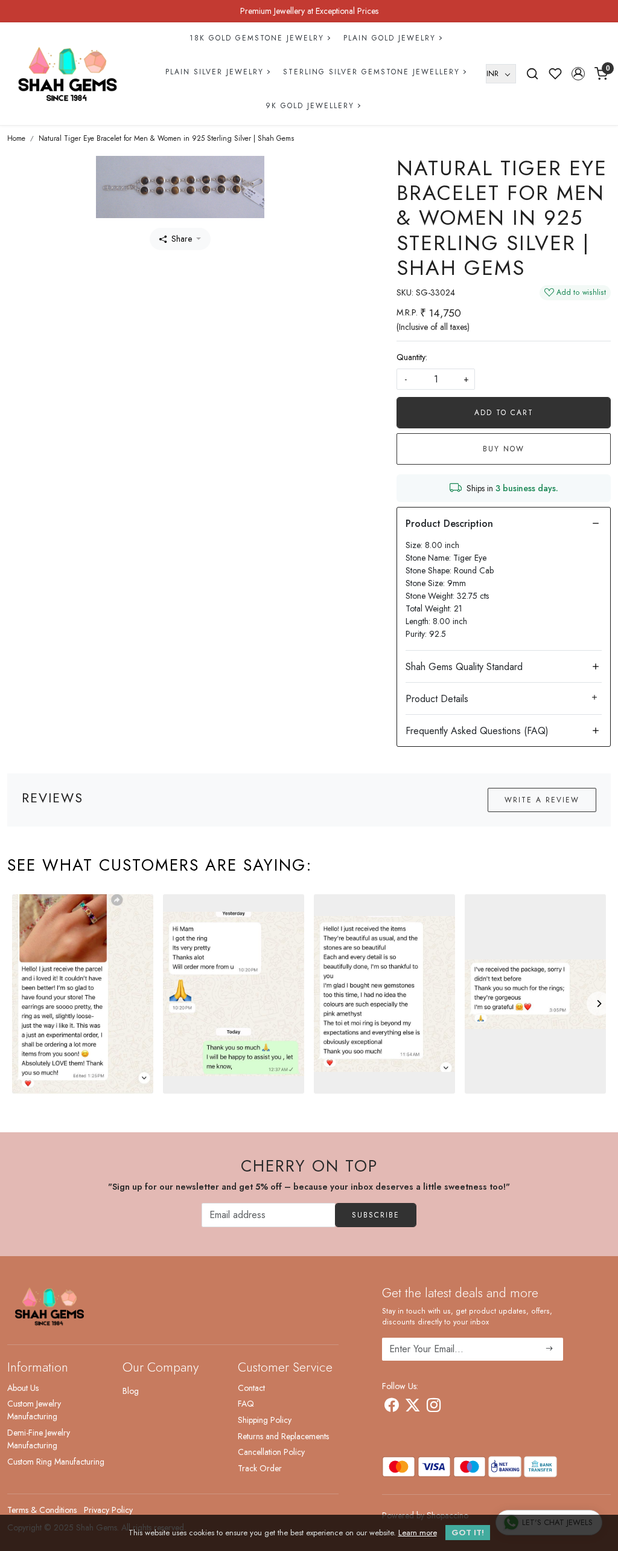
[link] (532, 73)
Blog (131, 1391)
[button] (578, 73)
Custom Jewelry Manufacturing (34, 1410)
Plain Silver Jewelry (214, 71)
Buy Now (503, 448)
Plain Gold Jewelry (389, 38)
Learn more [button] (417, 1532)
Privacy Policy (108, 1510)
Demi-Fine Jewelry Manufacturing (38, 1439)
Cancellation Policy (271, 1452)
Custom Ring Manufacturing (55, 1462)
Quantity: (412, 357)
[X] (412, 1407)
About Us (23, 1388)
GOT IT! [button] (467, 1532)
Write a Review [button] (542, 800)
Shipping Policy (264, 1420)
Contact (251, 1388)
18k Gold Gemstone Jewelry (257, 38)
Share (181, 239)
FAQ (246, 1404)
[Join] (549, 1349)
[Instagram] (433, 1407)
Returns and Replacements (283, 1436)
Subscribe (376, 1215)
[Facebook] (391, 1407)
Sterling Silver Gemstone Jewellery (371, 71)
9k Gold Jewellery (310, 105)
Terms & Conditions (42, 1510)
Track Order (260, 1468)
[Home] (67, 74)
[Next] (599, 1004)
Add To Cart (504, 412)
